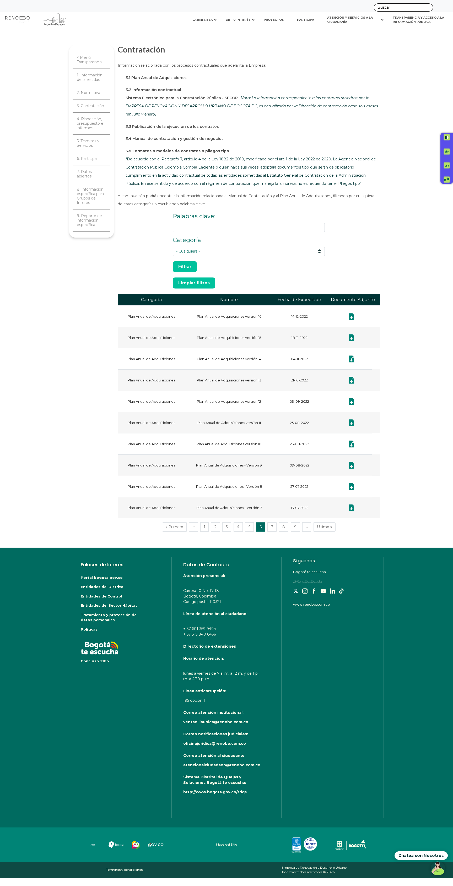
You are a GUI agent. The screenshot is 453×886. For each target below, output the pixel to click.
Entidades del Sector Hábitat (109, 605)
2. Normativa (88, 92)
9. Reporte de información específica (89, 220)
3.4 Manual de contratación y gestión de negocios (175, 138)
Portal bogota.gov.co (102, 577)
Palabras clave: (194, 216)
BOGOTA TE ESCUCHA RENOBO (115, 645)
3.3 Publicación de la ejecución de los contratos (172, 126)
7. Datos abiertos (84, 174)
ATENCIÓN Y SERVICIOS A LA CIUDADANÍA (350, 20)
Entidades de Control (101, 596)
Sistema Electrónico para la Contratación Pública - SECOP (182, 98)
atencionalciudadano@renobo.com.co (221, 765)
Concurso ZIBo (95, 661)
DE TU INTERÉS (238, 20)
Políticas (89, 629)
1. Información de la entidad (90, 77)
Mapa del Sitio (226, 844)
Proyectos (274, 20)
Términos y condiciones (124, 870)
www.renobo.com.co (311, 604)
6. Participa (87, 158)
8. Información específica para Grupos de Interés (90, 196)
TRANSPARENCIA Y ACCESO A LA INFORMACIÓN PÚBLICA (419, 20)
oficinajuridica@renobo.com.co (214, 743)
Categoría (187, 240)
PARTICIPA (305, 20)
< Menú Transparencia (89, 59)
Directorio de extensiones (209, 646)
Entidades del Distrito (102, 587)
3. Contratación (90, 105)
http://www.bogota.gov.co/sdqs (215, 792)
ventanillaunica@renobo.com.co (215, 722)
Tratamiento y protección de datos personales (109, 617)
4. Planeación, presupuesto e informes (90, 123)
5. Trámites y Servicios (88, 143)
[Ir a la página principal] (36, 19)
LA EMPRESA (202, 20)
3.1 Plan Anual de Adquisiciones (156, 77)
